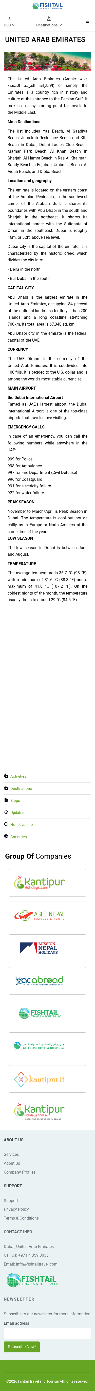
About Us (12, 1163)
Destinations (21, 788)
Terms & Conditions (21, 1218)
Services (11, 1154)
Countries (18, 837)
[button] (9, 21)
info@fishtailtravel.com (37, 1264)
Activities (18, 776)
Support (11, 1200)
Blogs (15, 800)
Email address (16, 1323)
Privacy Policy (16, 1209)
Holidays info (21, 824)
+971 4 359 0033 (33, 1255)
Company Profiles (19, 1172)
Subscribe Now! (22, 1346)
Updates (17, 812)
